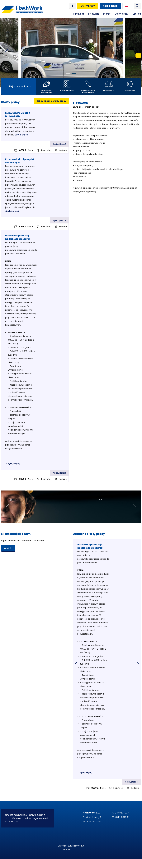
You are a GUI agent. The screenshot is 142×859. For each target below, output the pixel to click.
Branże (107, 13)
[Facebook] (72, 6)
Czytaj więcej (21, 134)
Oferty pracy (88, 5)
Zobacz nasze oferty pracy (51, 101)
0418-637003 (122, 812)
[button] (68, 74)
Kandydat (78, 13)
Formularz (93, 13)
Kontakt (136, 13)
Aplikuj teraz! (110, 5)
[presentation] (74, 664)
